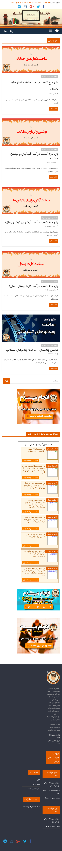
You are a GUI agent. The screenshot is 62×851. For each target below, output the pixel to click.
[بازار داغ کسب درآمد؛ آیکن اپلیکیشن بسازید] (31, 188)
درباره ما (37, 779)
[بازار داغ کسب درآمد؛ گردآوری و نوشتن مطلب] (31, 120)
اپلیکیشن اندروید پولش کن (31, 806)
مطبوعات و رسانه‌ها (34, 788)
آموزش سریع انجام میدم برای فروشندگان (52, 784)
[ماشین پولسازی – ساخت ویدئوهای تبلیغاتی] (31, 316)
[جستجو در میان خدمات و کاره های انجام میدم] (38, 619)
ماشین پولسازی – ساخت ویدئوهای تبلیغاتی (32, 350)
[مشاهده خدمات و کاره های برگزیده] (38, 389)
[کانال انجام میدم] (38, 589)
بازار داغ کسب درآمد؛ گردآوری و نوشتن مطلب (34, 156)
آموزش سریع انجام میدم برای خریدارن (52, 820)
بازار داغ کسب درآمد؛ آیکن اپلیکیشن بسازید (31, 222)
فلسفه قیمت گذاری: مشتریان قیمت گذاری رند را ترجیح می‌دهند (30, 2)
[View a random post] (5, 31)
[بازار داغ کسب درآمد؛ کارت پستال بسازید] (31, 252)
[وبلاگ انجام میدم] (31, 18)
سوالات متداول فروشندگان (52, 797)
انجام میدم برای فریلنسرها (49, 76)
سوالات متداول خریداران (52, 826)
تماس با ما (36, 784)
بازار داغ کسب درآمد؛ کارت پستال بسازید (33, 286)
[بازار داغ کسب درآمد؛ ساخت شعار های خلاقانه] (31, 47)
